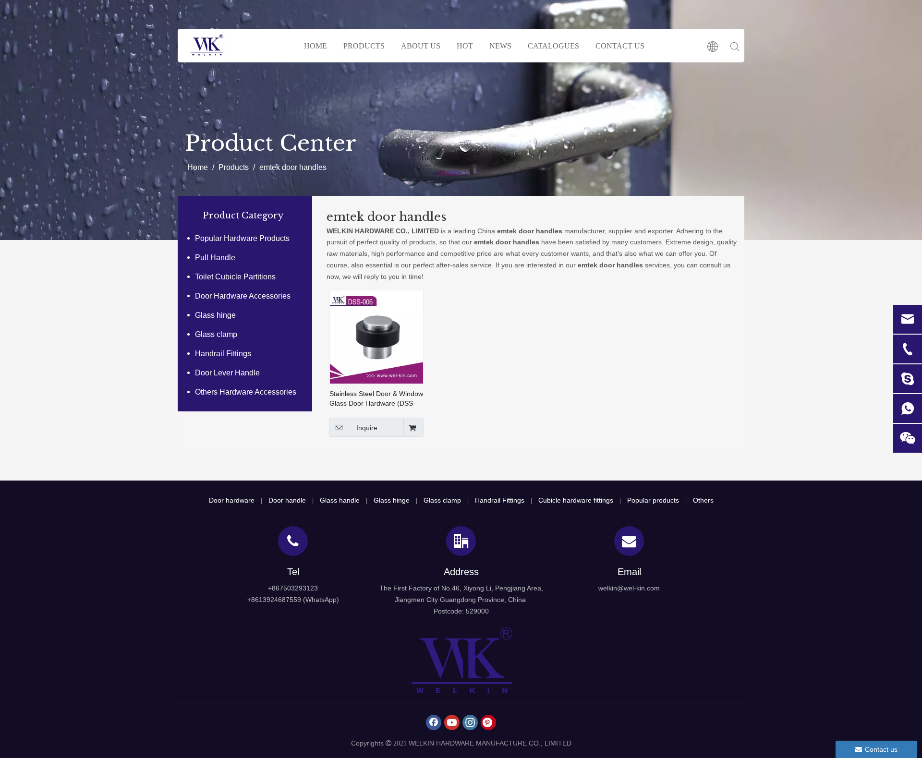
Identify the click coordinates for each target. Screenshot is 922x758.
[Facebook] (433, 722)
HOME (315, 46)
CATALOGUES (553, 46)
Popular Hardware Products (242, 238)
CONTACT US (619, 46)
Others (703, 500)
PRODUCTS (364, 46)
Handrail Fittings (223, 353)
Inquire (366, 428)
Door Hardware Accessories (243, 296)
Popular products (653, 500)
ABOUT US (420, 46)
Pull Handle (215, 257)
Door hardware (232, 500)
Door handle (287, 500)
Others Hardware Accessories (245, 392)
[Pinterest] (488, 722)
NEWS (500, 46)
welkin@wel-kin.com (629, 588)
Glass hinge (215, 315)
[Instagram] (470, 722)
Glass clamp (216, 334)
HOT (465, 46)
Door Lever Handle (227, 373)
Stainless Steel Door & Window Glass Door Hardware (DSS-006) (376, 399)
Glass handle (340, 500)
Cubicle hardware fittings (575, 500)
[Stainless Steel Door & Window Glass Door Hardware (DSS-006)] (376, 336)
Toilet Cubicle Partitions (235, 277)
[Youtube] (452, 722)
